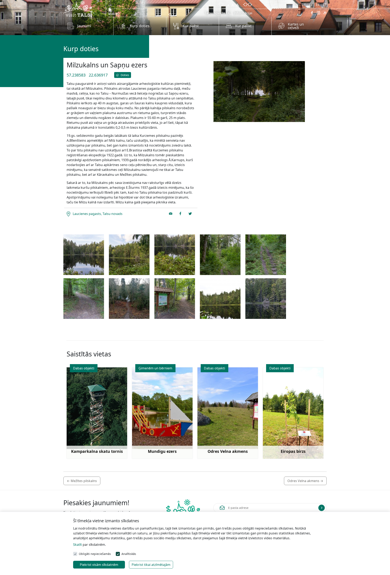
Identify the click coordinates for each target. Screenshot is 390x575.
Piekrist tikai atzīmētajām (151, 564)
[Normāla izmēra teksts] (232, 4)
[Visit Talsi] (78, 8)
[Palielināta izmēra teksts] (237, 4)
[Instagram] (318, 12)
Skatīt (77, 544)
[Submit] (321, 508)
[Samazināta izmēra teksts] (228, 4)
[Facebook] (312, 12)
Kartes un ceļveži (296, 26)
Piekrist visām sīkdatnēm (99, 564)
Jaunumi (84, 25)
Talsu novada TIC (218, 13)
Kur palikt (243, 25)
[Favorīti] (220, 4)
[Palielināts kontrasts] (247, 4)
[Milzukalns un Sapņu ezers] (83, 254)
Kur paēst (191, 25)
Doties (124, 75)
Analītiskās (128, 554)
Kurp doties (139, 25)
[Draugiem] (325, 12)
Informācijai (243, 13)
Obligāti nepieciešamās (95, 554)
